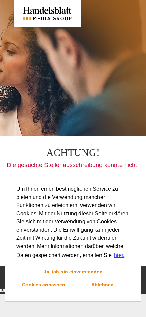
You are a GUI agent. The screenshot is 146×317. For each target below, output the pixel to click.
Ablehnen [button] (102, 284)
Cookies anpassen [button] (43, 284)
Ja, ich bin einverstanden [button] (73, 271)
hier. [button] (119, 255)
